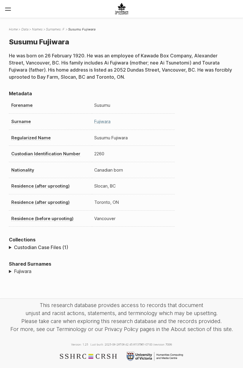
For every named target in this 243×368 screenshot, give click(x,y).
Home (13, 29)
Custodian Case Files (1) (41, 247)
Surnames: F (55, 29)
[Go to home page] (121, 9)
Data (24, 29)
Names (37, 29)
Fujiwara (102, 121)
